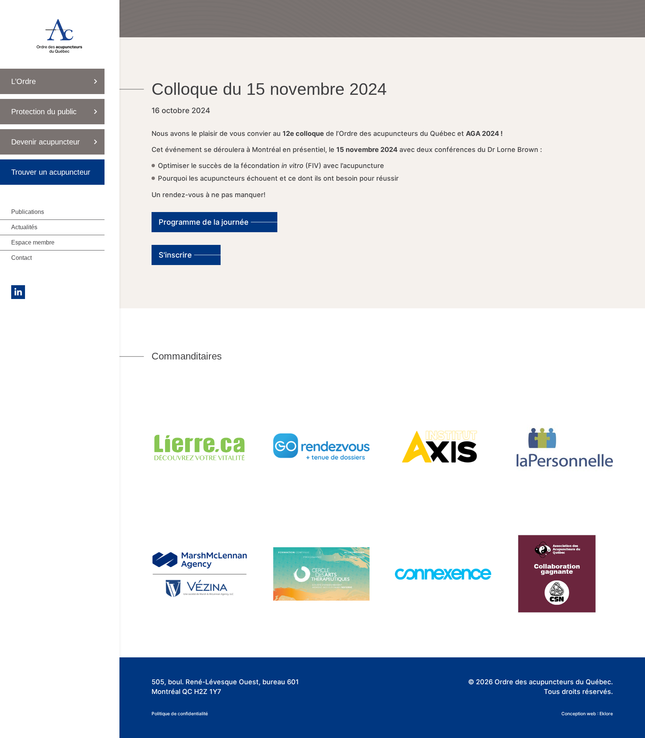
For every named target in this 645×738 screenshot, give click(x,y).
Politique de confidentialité (180, 713)
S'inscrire (175, 254)
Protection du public (44, 112)
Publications (27, 212)
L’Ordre (23, 81)
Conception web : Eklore (587, 713)
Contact (21, 258)
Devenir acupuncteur (45, 142)
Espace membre (32, 242)
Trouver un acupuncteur (50, 172)
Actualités (24, 227)
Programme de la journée (204, 222)
